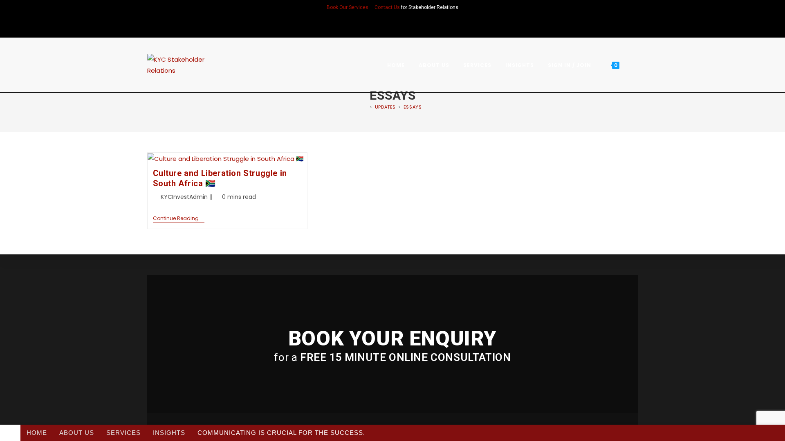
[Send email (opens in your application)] (403, 24)
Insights (169, 432)
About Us (76, 432)
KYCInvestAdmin (184, 197)
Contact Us (387, 7)
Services (123, 432)
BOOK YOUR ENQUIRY (392, 338)
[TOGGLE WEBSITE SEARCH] (635, 65)
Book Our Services (347, 7)
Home (37, 432)
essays (413, 107)
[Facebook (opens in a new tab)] (382, 24)
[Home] (365, 107)
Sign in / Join (569, 65)
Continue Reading (178, 219)
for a (392, 357)
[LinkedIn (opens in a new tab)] (392, 24)
